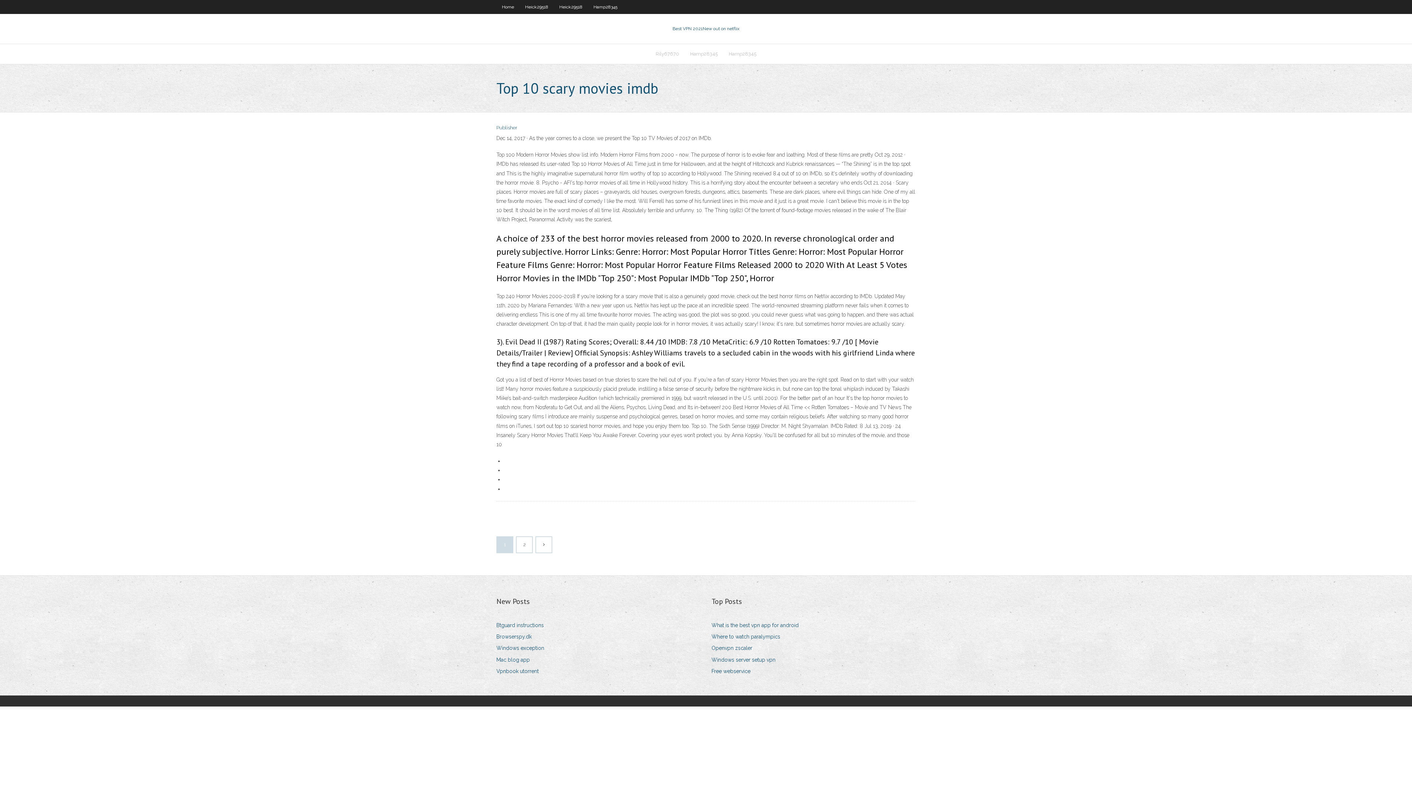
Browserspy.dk (514, 637)
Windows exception (520, 648)
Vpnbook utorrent (517, 671)
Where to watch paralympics (746, 637)
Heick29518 (536, 7)
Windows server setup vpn (743, 660)
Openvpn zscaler (732, 648)
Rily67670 (667, 54)
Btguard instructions (520, 625)
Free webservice (731, 671)
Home (508, 7)
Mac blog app (513, 660)
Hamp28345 (605, 7)
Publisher (506, 127)
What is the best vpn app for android (755, 625)
